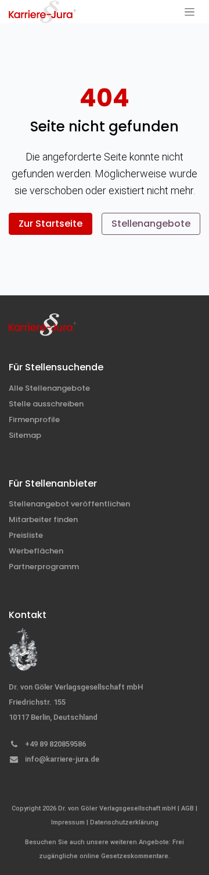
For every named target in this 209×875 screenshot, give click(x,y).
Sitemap (25, 435)
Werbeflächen (36, 550)
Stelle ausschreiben (46, 403)
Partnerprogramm (44, 566)
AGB (187, 808)
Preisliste (26, 535)
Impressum (68, 822)
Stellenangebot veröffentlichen (69, 503)
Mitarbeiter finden (43, 519)
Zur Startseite (50, 223)
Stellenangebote (150, 223)
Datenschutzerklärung (124, 822)
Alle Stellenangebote (49, 388)
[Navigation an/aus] (189, 12)
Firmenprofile (34, 419)
